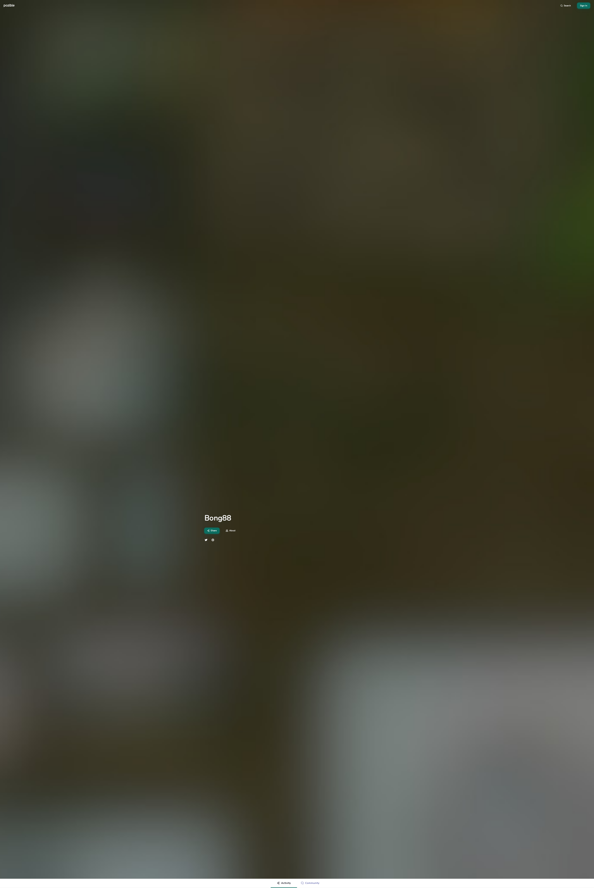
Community (312, 883)
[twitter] (206, 539)
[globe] (213, 539)
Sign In (583, 5)
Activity (286, 883)
